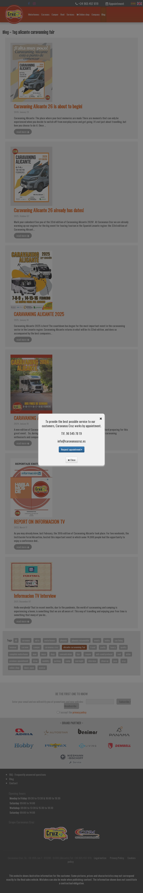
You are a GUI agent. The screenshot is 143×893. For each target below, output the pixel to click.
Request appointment (71, 449)
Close (72, 460)
